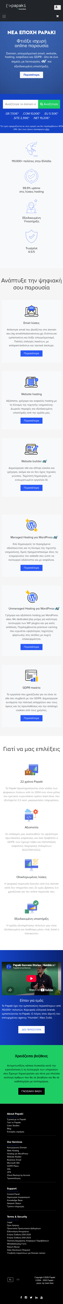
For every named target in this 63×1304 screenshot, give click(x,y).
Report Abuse (13, 1247)
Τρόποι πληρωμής (15, 1206)
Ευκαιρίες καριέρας (15, 1131)
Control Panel (13, 1194)
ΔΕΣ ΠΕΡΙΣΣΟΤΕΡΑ (31, 1029)
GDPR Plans (13, 1166)
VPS (9, 1172)
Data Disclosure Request (18, 1250)
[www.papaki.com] (16, 7)
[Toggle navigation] (4, 16)
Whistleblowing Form (16, 1244)
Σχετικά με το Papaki (16, 1119)
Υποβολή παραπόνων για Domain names (26, 1253)
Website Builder (14, 1157)
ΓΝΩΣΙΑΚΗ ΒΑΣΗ (31, 1091)
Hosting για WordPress (17, 1153)
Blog (9, 1128)
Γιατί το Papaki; (14, 1122)
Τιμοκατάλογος (14, 1178)
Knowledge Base (15, 1200)
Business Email (14, 1160)
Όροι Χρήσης (13, 1225)
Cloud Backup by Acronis (18, 1175)
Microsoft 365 (13, 1163)
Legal (9, 1222)
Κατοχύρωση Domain (17, 1147)
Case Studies (13, 1125)
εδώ (47, 129)
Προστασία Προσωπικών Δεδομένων (24, 1228)
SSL (9, 1169)
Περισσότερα (31, 74)
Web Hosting (13, 1150)
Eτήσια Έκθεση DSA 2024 (19, 1237)
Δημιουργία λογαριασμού (18, 1197)
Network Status (14, 1203)
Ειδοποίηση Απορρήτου (18, 1231)
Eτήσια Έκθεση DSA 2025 (19, 1234)
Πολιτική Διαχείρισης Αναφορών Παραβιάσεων (28, 1241)
